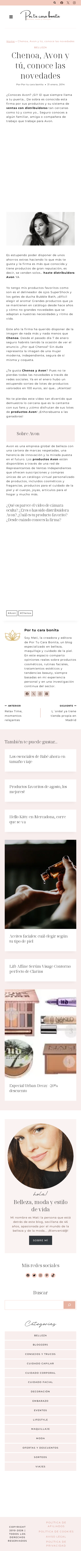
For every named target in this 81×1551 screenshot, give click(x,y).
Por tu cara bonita (32, 84)
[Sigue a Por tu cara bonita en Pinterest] (46, 694)
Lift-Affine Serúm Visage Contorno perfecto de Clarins (40, 969)
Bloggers (40, 1344)
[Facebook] (61, 2)
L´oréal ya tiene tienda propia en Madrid (63, 713)
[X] (68, 2)
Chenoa (25, 613)
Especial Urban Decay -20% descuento (33, 1088)
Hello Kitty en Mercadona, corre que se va (37, 819)
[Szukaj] (69, 1305)
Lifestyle (40, 1419)
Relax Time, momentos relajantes (13, 713)
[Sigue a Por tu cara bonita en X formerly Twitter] (33, 694)
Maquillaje (40, 1429)
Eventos (40, 1410)
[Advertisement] (40, 170)
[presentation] (40, 884)
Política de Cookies (56, 1531)
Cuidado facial (40, 1382)
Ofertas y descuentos (41, 1447)
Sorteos (40, 1457)
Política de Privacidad (56, 1543)
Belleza (40, 47)
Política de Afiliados (56, 1524)
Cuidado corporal (40, 1373)
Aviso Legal (56, 1536)
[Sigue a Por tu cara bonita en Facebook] (27, 694)
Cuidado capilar (40, 1363)
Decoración (40, 1391)
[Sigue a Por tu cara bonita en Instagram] (40, 694)
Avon (12, 613)
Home (10, 41)
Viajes (41, 1466)
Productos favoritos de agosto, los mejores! (38, 789)
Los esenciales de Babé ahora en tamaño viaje (37, 759)
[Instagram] (74, 2)
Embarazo (40, 1401)
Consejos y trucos (40, 1354)
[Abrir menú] (11, 17)
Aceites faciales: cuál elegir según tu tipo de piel (38, 938)
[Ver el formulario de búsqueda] (54, 2)
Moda (40, 1438)
